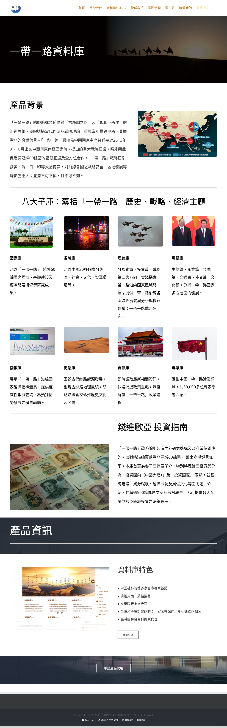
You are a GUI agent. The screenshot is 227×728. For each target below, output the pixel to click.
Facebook (91, 720)
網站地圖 (139, 720)
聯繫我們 (128, 720)
